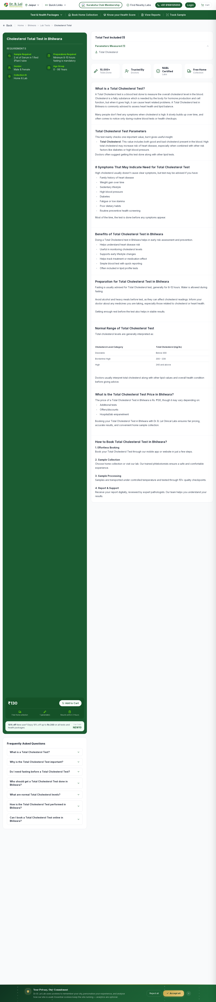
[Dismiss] (188, 993)
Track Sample (178, 14)
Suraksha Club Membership (103, 5)
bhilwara (32, 25)
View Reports (152, 14)
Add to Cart (72, 703)
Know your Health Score (121, 14)
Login (190, 5)
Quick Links (56, 5)
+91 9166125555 (170, 5)
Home (21, 25)
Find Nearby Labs (140, 5)
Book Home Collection (85, 14)
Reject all (154, 993)
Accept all (175, 993)
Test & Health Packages (44, 14)
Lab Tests (45, 25)
